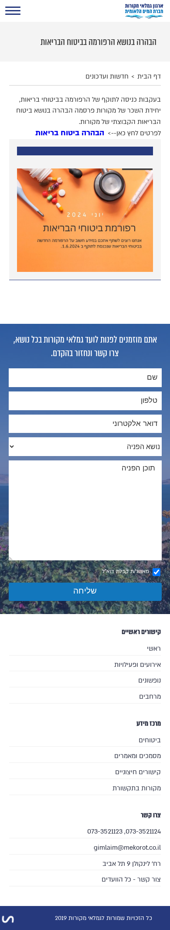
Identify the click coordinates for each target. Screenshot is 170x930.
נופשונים (149, 680)
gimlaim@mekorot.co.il (127, 847)
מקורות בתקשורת (136, 788)
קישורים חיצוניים (137, 772)
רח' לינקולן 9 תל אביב (131, 863)
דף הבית (149, 76)
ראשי (153, 648)
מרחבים (149, 696)
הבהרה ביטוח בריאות (69, 133)
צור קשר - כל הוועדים (131, 879)
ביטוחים (149, 740)
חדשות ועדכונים (107, 76)
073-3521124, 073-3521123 (123, 831)
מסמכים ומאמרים (137, 756)
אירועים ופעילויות (137, 664)
